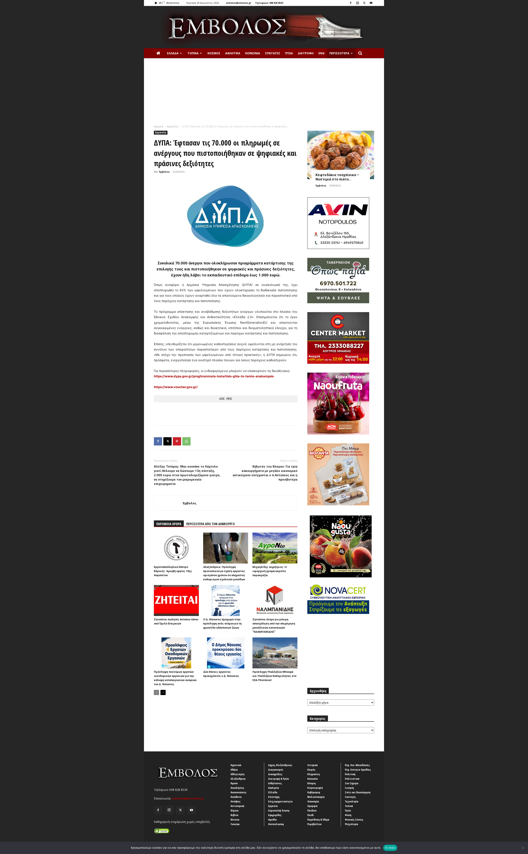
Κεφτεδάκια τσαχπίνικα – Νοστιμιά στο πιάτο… (337, 177)
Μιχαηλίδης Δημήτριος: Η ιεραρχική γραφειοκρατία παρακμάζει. (269, 571)
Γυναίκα (235, 824)
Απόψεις (235, 801)
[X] (364, 3)
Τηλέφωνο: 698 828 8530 (269, 2)
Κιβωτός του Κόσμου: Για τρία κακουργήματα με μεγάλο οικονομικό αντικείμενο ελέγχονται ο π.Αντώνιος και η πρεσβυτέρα (265, 473)
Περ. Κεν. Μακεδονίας (357, 765)
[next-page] (163, 692)
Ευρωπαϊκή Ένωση (278, 810)
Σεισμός (349, 788)
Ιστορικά (312, 765)
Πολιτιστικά (352, 779)
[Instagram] (357, 3)
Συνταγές (272, 53)
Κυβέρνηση (313, 792)
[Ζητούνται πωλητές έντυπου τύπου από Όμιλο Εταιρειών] (176, 600)
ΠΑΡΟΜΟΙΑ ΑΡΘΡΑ (168, 524)
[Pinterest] (177, 441)
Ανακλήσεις (237, 788)
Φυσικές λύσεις (354, 819)
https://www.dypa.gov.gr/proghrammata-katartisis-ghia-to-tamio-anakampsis (214, 376)
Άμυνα (234, 783)
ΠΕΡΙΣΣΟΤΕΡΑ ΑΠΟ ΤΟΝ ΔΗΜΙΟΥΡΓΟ (210, 524)
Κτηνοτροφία (315, 788)
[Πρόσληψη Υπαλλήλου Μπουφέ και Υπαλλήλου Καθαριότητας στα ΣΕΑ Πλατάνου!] (274, 652)
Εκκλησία (273, 788)
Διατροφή (306, 53)
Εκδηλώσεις (275, 783)
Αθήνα (234, 769)
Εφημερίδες (275, 815)
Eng (321, 53)
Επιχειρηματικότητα (280, 801)
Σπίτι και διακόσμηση (357, 792)
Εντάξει (390, 847)
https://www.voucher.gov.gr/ (176, 387)
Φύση (348, 815)
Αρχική (158, 126)
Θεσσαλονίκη (276, 824)
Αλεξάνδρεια (238, 779)
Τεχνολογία (351, 801)
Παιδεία (312, 810)
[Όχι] (523, 848)
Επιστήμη (273, 797)
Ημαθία (272, 819)
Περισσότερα (339, 53)
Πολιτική (350, 774)
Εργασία (172, 126)
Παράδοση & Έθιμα (318, 819)
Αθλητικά (232, 53)
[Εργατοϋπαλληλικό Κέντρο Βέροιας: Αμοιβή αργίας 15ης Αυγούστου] (176, 548)
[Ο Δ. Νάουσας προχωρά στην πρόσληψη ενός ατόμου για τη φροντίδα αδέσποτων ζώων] (225, 600)
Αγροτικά (236, 765)
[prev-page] (156, 692)
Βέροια (235, 810)
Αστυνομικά (237, 806)
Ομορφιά (312, 806)
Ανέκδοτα (236, 797)
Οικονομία (313, 801)
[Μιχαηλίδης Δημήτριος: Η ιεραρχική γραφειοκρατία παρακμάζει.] (274, 548)
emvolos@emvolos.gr (238, 2)
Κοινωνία (252, 53)
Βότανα (235, 819)
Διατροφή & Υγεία (278, 779)
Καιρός (311, 769)
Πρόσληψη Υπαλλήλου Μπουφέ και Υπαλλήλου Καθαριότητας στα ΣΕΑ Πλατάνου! (274, 676)
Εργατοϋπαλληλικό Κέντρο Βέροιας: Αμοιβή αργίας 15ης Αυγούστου (173, 571)
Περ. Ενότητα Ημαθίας (358, 769)
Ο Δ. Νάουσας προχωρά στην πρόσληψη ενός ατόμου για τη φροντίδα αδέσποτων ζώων (222, 623)
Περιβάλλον (314, 824)
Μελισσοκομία (316, 797)
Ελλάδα (173, 53)
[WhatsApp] (186, 441)
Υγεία (289, 53)
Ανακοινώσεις (238, 792)
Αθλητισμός (238, 774)
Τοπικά (193, 53)
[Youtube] (371, 3)
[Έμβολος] (264, 27)
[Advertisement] (264, 93)
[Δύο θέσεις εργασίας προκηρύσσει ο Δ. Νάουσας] (225, 652)
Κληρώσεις (313, 774)
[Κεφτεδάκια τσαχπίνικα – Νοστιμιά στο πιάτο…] (340, 155)
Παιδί (310, 815)
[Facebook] (351, 3)
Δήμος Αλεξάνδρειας (280, 765)
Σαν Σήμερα (351, 783)
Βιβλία (234, 815)
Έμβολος (164, 171)
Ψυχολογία (351, 824)
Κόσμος (213, 53)
